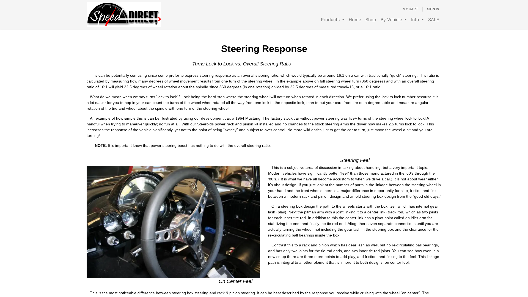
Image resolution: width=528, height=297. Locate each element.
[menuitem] (332, 19)
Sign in (433, 9)
